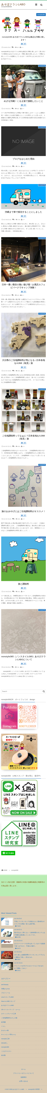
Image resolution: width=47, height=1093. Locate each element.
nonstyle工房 (5, 1039)
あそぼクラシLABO (13, 4)
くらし (3, 1026)
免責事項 (23, 1077)
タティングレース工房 (8, 1014)
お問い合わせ (23, 1081)
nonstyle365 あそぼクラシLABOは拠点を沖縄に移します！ (23, 38)
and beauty (4, 984)
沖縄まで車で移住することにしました (23, 212)
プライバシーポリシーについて (23, 1073)
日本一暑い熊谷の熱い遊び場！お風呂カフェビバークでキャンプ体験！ (23, 286)
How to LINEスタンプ (8, 1001)
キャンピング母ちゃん (8, 1034)
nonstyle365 (41, 14)
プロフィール (5, 993)
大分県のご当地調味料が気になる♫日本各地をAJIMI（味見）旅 (23, 361)
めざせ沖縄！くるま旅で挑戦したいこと (23, 101)
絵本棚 (3, 1022)
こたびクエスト (6, 1051)
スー (22, 47)
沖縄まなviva (5, 989)
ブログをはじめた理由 (23, 159)
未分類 (3, 1055)
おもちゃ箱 (5, 1030)
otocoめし (4, 1043)
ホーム (23, 1069)
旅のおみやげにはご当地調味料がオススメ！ (23, 511)
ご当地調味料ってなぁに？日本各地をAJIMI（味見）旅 (23, 437)
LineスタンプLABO (7, 997)
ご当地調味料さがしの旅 (9, 1018)
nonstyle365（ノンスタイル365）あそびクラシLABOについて (23, 658)
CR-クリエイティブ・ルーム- (10, 1009)
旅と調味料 (23, 584)
